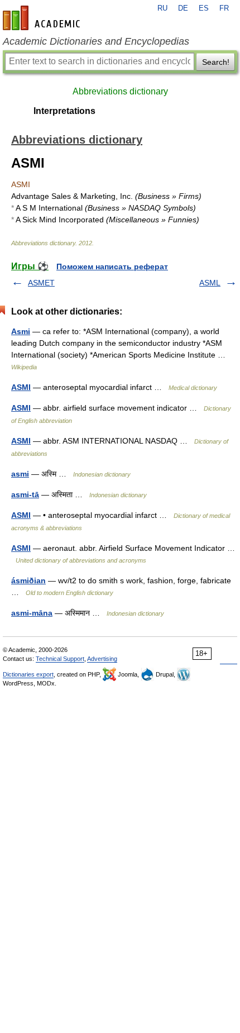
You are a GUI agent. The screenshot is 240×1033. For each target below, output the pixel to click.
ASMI (21, 387)
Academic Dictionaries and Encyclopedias (96, 41)
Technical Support (60, 658)
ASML (209, 282)
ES (204, 8)
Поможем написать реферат (112, 266)
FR (224, 8)
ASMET (41, 282)
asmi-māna (31, 612)
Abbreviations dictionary (120, 91)
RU (162, 8)
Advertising (102, 658)
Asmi (20, 331)
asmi (20, 473)
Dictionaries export (28, 674)
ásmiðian (28, 580)
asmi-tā (25, 494)
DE (183, 8)
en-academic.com (43, 18)
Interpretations (64, 111)
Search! (215, 62)
